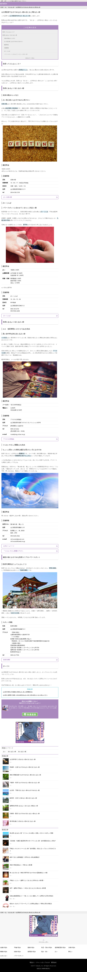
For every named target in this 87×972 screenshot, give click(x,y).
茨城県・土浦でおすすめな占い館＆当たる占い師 (25, 767)
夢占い (70, 951)
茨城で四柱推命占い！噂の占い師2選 (21, 865)
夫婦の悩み (71, 947)
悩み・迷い (44, 951)
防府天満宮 (6, 660)
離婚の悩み (3, 951)
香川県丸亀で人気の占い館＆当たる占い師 (23, 821)
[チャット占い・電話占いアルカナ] (30, 742)
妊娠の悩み (17, 951)
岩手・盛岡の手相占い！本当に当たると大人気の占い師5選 (28, 888)
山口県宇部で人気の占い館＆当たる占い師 (23, 759)
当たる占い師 (12, 751)
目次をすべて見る (29, 58)
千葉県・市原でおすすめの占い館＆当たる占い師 (25, 782)
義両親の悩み (32, 951)
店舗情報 (6, 48)
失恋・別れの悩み (46, 947)
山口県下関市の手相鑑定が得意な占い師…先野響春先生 (18, 692)
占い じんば (7, 51)
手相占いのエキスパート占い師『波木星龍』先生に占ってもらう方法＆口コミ (33, 850)
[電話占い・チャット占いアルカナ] (43, 936)
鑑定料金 (6, 44)
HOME (1, 7)
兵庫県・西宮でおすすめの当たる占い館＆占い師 (25, 813)
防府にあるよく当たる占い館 (10, 35)
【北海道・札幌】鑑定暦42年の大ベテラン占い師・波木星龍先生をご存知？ (33, 841)
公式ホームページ (8, 546)
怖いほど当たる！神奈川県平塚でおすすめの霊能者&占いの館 (28, 873)
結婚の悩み (3, 947)
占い (6, 7)
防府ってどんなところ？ (9, 32)
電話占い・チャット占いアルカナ (40, 962)
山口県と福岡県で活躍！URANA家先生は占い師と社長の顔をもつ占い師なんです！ (25, 695)
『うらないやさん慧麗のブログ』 (13, 551)
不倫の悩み (17, 947)
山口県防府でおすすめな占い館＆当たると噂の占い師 (28, 7)
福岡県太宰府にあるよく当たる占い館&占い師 (24, 806)
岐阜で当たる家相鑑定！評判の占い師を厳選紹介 (25, 857)
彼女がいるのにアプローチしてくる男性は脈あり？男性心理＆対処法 (31, 904)
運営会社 (54, 962)
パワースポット (19, 956)
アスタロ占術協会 (8, 439)
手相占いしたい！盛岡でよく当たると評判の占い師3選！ (27, 880)
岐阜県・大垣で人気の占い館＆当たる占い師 (23, 798)
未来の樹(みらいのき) (9, 38)
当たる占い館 (11, 7)
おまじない (3, 956)
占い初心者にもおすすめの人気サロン (13, 41)
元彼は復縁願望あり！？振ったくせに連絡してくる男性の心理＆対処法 (31, 896)
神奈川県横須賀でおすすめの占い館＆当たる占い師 (25, 775)
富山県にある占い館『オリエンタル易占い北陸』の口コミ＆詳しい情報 (31, 833)
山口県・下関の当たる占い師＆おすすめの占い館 (25, 790)
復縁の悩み (31, 947)
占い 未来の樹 (7, 197)
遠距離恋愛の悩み (60, 947)
